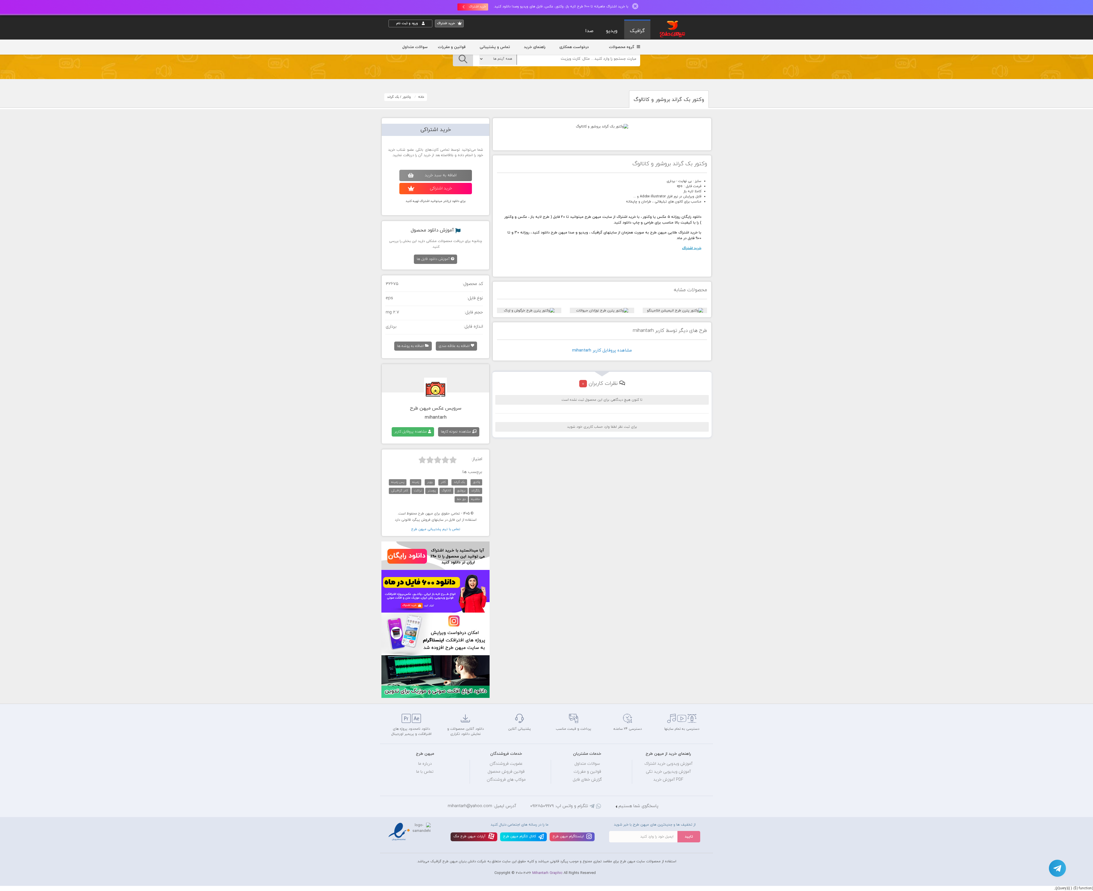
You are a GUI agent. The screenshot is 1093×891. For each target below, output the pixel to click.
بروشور (461, 490)
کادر (443, 482)
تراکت (418, 490)
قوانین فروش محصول (506, 771)
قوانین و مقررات (452, 47)
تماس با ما (424, 771)
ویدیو (611, 31)
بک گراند (393, 97)
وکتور (406, 97)
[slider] (437, 459)
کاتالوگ (446, 490)
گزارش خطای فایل (587, 779)
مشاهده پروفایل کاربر (411, 431)
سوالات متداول (415, 47)
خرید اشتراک (477, 6)
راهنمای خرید (534, 47)
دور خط (461, 499)
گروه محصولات (622, 47)
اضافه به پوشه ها (411, 346)
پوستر (432, 490)
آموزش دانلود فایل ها (434, 259)
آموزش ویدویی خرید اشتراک (668, 763)
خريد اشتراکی (441, 188)
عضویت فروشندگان (506, 763)
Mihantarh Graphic (547, 873)
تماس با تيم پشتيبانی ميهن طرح (435, 529)
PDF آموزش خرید (668, 779)
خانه (421, 97)
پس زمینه (397, 482)
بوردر (430, 482)
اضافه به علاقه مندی (455, 346)
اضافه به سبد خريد (441, 175)
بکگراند (475, 490)
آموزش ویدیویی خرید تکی (668, 771)
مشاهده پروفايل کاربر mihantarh (602, 350)
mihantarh (436, 417)
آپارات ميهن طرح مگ (470, 836)
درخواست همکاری (574, 47)
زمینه (415, 482)
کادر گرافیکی (399, 490)
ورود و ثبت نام (407, 23)
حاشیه (475, 499)
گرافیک (637, 31)
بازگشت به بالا (403, 694)
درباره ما (425, 763)
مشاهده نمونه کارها (456, 431)
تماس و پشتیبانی (495, 47)
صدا (589, 31)
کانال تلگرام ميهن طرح (520, 836)
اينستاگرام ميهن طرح (568, 836)
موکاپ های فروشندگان (506, 779)
